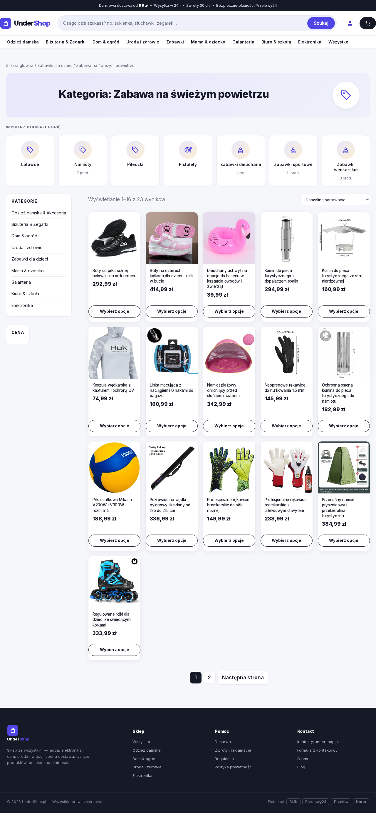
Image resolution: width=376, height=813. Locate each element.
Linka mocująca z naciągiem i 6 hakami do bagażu (171, 390)
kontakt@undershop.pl (318, 741)
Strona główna (19, 65)
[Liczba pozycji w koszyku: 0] (368, 23)
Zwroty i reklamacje (233, 750)
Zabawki (175, 41)
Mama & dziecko (208, 41)
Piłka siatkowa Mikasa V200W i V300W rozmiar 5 (112, 505)
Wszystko (338, 41)
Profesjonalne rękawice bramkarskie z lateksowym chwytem (286, 505)
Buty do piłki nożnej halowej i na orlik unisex (114, 273)
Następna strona (243, 678)
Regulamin (224, 758)
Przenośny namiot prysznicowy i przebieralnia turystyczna (338, 507)
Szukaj (321, 23)
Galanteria (243, 41)
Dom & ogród (106, 41)
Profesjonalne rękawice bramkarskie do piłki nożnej (228, 505)
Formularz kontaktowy (317, 750)
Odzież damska (23, 41)
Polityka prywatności (234, 767)
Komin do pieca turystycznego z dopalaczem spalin (281, 275)
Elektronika (309, 41)
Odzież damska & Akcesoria (38, 212)
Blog (301, 767)
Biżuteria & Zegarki (65, 41)
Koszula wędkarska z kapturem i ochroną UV (113, 388)
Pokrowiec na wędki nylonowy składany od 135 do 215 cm (170, 505)
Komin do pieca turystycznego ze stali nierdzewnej (342, 275)
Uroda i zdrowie (142, 41)
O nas (302, 758)
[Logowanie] (350, 23)
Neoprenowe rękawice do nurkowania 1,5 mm (285, 388)
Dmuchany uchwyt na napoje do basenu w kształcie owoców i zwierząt (227, 278)
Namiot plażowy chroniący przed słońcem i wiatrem (223, 390)
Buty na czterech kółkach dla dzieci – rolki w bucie (171, 275)
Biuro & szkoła (276, 41)
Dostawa (223, 741)
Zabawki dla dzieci (54, 65)
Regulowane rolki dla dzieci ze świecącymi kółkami (112, 619)
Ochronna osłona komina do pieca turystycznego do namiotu (338, 393)
